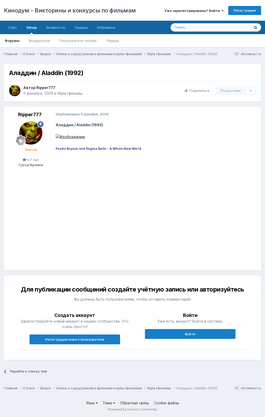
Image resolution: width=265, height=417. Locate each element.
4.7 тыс (32, 160)
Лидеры (112, 41)
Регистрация (245, 10)
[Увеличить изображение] (70, 136)
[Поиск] (255, 27)
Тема (108, 403)
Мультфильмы (69, 93)
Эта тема (236, 27)
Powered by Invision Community (132, 409)
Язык (91, 403)
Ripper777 (45, 87)
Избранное (106, 27)
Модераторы (39, 41)
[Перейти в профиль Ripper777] (14, 90)
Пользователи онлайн (78, 41)
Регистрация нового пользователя (74, 339)
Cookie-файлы (166, 403)
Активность (55, 27)
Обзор (31, 27)
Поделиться (198, 90)
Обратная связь (134, 403)
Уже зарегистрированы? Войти (193, 11)
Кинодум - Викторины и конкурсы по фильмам (70, 10)
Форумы (12, 41)
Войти (190, 334)
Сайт (13, 27)
